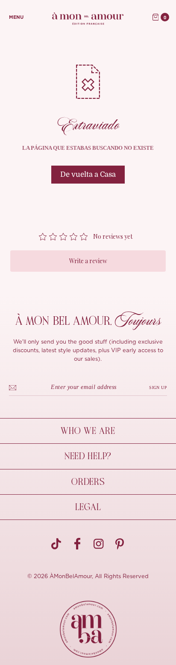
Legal (88, 507)
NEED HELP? (88, 456)
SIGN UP (158, 387)
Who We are (88, 431)
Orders (87, 482)
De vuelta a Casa (88, 174)
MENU (16, 17)
